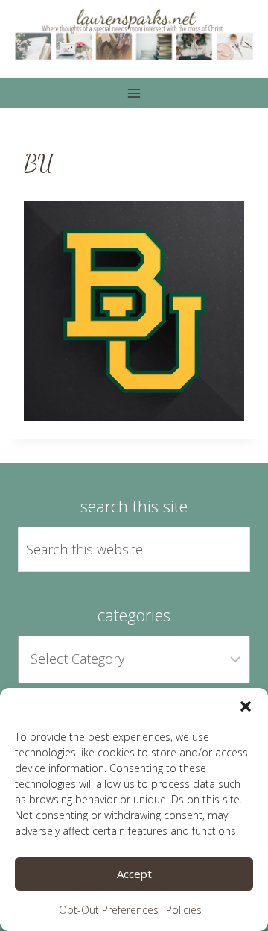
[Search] (222, 549)
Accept (134, 873)
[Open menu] (134, 92)
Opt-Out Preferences (109, 910)
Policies (184, 910)
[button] (245, 706)
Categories (134, 615)
